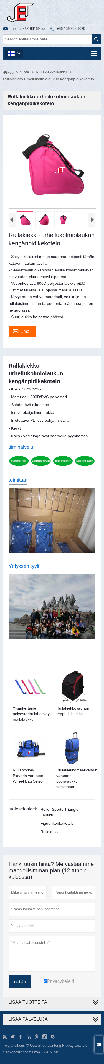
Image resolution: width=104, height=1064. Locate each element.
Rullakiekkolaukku (51, 72)
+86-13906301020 (71, 28)
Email (22, 331)
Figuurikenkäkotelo (57, 823)
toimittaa (18, 480)
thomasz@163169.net (28, 28)
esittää (20, 981)
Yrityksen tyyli (24, 566)
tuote (24, 72)
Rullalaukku (50, 831)
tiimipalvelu (21, 447)
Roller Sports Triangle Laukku (59, 812)
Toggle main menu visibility (94, 53)
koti (8, 72)
